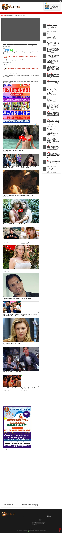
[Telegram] (9, 50)
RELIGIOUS (48, 152)
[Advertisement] (21, 398)
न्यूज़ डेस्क (9, 46)
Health (48, 160)
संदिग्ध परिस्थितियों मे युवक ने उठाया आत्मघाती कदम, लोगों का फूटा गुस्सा (30, 505)
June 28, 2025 (5, 46)
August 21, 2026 (49, 135)
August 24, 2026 (49, 63)
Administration (49, 65)
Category (11, 13)
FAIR (47, 59)
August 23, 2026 (49, 86)
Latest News (46, 22)
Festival (48, 24)
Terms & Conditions (50, 517)
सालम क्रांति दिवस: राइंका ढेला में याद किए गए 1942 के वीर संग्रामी (53, 56)
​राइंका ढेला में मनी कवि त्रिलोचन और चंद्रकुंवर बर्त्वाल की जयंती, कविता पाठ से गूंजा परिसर (53, 170)
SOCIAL (7, 13)
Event (48, 80)
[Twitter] (6, 50)
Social (48, 54)
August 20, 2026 (49, 159)
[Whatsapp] (11, 50)
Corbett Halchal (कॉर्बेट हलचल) (32, 529)
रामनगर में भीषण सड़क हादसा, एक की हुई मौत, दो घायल (11, 504)
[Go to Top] (60, 529)
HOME (3, 13)
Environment (49, 516)
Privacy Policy (49, 519)
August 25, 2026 (49, 31)
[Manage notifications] (59, 531)
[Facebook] (4, 50)
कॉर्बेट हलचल (54, 31)
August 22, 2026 (49, 109)
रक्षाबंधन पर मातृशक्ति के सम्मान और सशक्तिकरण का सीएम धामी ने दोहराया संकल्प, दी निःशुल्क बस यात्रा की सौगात (53, 83)
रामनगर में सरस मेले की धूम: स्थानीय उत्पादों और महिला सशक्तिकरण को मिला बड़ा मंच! (53, 61)
